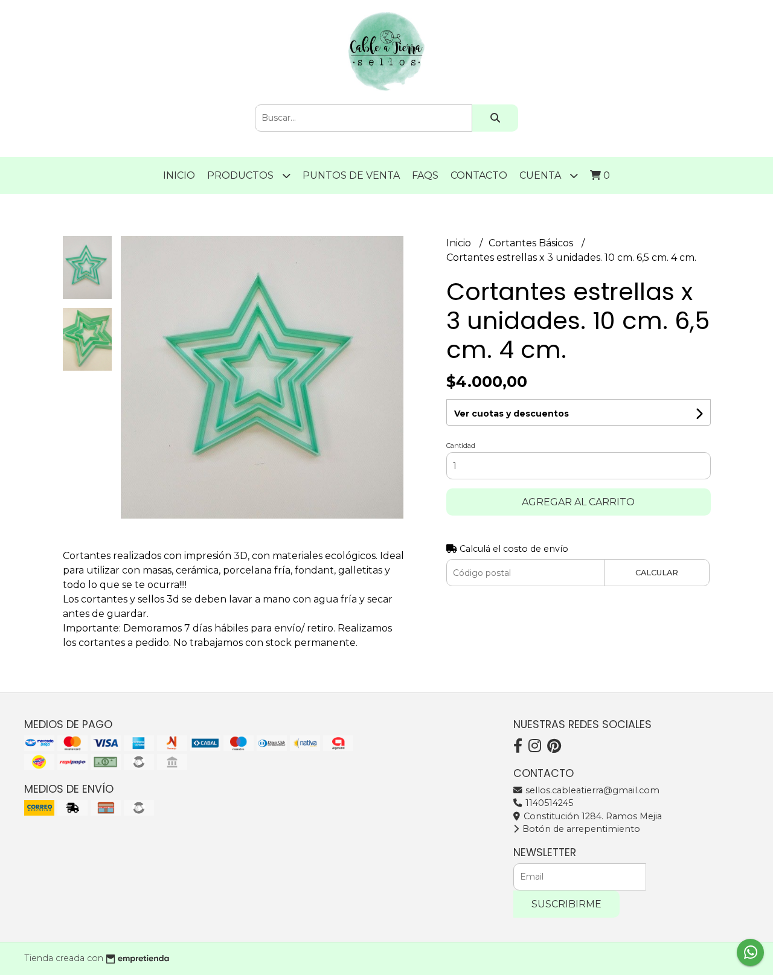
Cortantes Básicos (532, 243)
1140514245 (548, 803)
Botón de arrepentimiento (580, 828)
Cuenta (541, 175)
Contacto (479, 175)
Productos (241, 175)
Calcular (656, 572)
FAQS (425, 175)
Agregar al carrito (578, 502)
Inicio (179, 175)
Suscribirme (566, 904)
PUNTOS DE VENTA (351, 175)
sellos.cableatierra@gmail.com (591, 790)
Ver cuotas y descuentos (511, 413)
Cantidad (460, 445)
